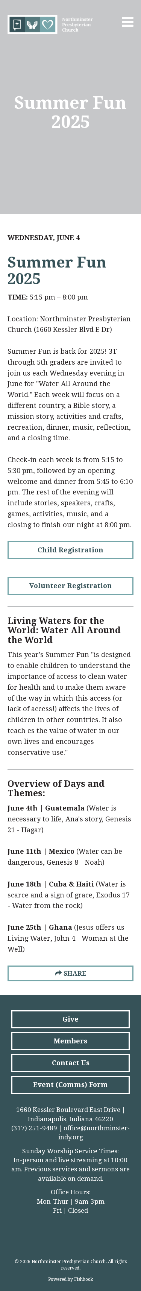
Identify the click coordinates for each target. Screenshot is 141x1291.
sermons (105, 1169)
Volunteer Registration (70, 586)
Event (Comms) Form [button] (70, 1085)
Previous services (50, 1169)
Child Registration (70, 550)
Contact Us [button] (70, 1063)
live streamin (78, 1160)
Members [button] (70, 1041)
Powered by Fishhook (70, 1279)
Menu (127, 21)
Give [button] (70, 1019)
